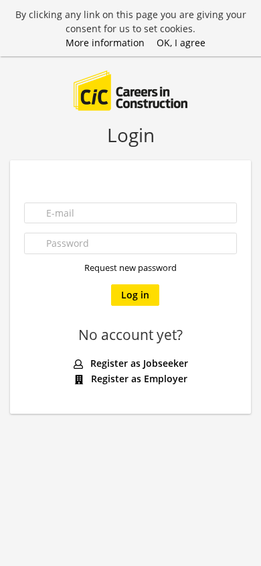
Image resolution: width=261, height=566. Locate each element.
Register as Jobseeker (138, 363)
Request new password (130, 268)
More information (105, 42)
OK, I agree (181, 42)
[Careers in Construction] (130, 89)
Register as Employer (137, 378)
